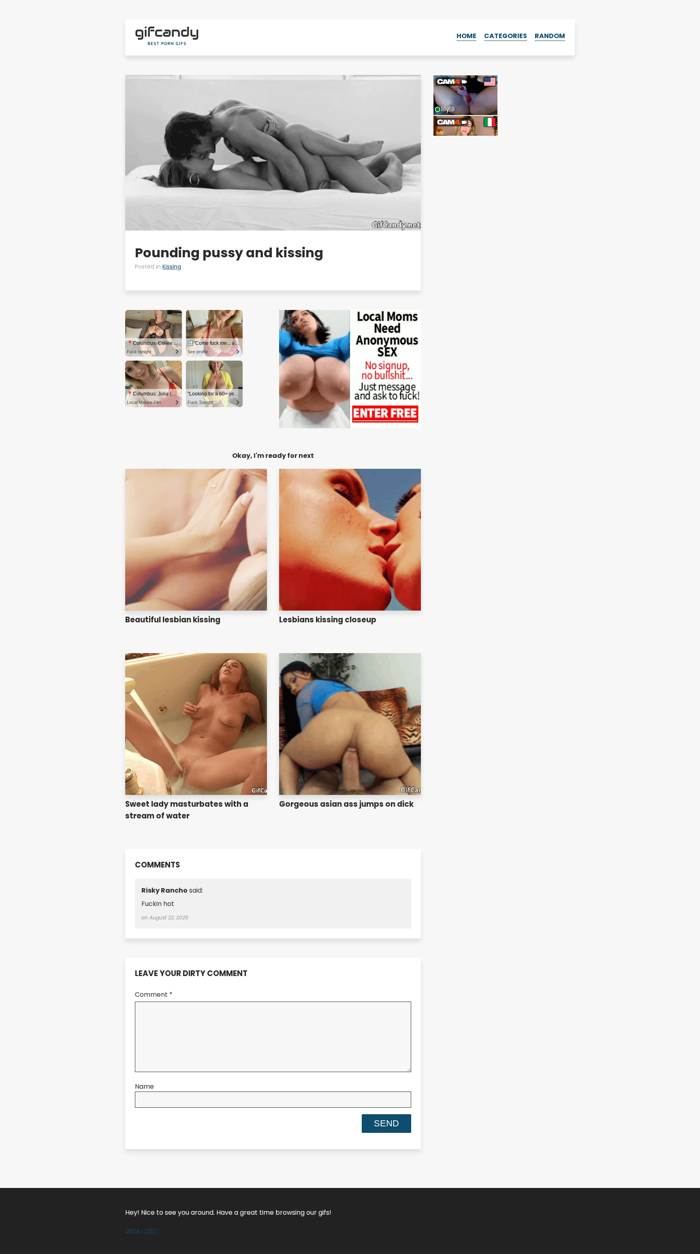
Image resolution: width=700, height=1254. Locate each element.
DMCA (132, 1230)
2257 (150, 1230)
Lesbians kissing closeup (327, 619)
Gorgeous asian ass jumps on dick (346, 804)
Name (144, 1086)
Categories (505, 36)
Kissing (171, 267)
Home (466, 36)
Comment (154, 994)
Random (550, 36)
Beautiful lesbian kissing (172, 619)
